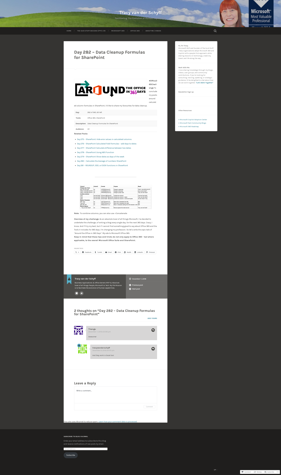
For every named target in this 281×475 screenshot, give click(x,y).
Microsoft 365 (117, 31)
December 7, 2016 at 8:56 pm (99, 332)
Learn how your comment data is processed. (118, 421)
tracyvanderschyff (101, 348)
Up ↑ (215, 470)
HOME (69, 31)
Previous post (137, 285)
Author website (82, 293)
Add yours (152, 318)
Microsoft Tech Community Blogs (193, 123)
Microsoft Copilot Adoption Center (193, 120)
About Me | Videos (153, 31)
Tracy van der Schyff (140, 12)
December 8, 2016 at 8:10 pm (103, 350)
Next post (136, 289)
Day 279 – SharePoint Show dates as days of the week (100, 156)
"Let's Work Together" (204, 83)
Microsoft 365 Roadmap (189, 127)
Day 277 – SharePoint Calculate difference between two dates (104, 148)
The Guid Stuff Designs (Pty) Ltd (91, 31)
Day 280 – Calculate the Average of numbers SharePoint (101, 161)
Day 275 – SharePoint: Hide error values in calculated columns (104, 139)
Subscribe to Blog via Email (76, 436)
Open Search (215, 31)
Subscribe (70, 455)
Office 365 (135, 31)
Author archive (77, 293)
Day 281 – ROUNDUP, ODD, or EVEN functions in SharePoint (102, 165)
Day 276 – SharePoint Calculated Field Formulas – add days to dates (106, 143)
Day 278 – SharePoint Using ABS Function (95, 152)
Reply (153, 330)
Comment (149, 407)
